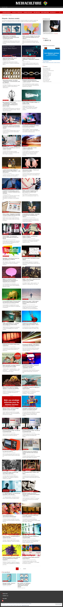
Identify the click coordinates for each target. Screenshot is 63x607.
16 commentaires (33, 559)
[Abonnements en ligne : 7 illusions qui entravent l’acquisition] (31, 163)
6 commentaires (13, 216)
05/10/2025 (24, 39)
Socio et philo (45, 80)
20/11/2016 (24, 325)
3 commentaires (33, 217)
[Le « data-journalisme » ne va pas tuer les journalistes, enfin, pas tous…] (11, 486)
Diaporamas (45, 71)
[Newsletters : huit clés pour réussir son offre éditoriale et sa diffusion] (11, 251)
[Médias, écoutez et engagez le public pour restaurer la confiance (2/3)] (31, 184)
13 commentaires (13, 474)
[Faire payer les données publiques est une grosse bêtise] (31, 529)
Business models (7, 12)
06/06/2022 (4, 129)
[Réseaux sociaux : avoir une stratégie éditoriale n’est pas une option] (11, 401)
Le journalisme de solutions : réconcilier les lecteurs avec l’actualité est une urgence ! (30, 215)
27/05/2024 (4, 83)
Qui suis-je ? (53, 12)
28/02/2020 (24, 172)
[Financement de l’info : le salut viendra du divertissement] (11, 508)
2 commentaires (13, 346)
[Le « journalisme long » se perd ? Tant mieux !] (31, 465)
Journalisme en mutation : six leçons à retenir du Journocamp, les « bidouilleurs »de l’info (30, 366)
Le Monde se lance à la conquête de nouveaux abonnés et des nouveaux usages (30, 452)
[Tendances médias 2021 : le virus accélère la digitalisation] (31, 141)
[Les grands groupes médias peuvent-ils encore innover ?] (31, 550)
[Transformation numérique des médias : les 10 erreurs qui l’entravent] (31, 118)
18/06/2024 (24, 61)
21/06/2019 (24, 217)
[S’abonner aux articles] (2, 600)
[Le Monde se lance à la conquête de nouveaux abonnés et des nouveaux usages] (31, 444)
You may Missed (6, 572)
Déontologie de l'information (33, 491)
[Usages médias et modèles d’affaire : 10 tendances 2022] (31, 95)
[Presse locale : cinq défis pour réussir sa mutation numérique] (11, 141)
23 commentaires (13, 303)
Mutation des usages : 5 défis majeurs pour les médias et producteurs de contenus (30, 302)
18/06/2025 (4, 60)
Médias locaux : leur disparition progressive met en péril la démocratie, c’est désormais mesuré (11, 37)
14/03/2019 (4, 239)
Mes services (37, 12)
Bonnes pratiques (28, 12)
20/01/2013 (4, 495)
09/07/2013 (4, 410)
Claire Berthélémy (9, 173)
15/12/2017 (24, 281)
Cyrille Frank (8, 39)
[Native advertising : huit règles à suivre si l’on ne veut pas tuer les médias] (11, 358)
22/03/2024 (24, 82)
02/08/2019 (24, 193)
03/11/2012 (24, 517)
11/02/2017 (4, 303)
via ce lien (56, 33)
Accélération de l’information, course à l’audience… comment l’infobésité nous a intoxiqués (11, 192)
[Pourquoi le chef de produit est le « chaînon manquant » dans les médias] (31, 73)
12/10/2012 (24, 559)
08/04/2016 (4, 346)
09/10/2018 (24, 260)
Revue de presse (46, 79)
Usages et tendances (17, 12)
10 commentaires (13, 538)
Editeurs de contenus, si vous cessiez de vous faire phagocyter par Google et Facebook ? (11, 558)
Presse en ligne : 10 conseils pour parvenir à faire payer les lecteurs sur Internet (10, 237)
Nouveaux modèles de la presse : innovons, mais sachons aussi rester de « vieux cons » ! (30, 494)
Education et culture (12, 123)
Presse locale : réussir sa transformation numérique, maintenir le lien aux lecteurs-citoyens (11, 126)
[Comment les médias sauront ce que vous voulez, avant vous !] (11, 465)
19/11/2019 (4, 194)
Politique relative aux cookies (25, 605)
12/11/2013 (24, 389)
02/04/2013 (4, 474)
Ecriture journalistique (27, 470)
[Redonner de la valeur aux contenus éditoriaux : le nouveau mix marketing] (11, 380)
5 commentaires (13, 239)
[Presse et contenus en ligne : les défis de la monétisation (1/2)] (31, 423)
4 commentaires (13, 282)
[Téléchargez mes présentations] (51, 47)
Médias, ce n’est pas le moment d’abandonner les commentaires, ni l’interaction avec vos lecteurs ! (10, 280)
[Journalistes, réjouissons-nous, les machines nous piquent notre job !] (31, 401)
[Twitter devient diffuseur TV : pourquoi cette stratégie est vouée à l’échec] (11, 316)
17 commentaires (13, 495)
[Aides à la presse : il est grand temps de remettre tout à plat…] (11, 529)
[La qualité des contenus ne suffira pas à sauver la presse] (31, 380)
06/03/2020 (4, 173)
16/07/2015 (24, 346)
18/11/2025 (4, 39)
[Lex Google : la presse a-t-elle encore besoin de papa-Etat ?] (31, 508)
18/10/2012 (24, 538)
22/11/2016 (4, 325)
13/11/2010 (4, 585)
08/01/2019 (24, 238)
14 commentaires (13, 367)
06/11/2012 (4, 517)
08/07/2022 (24, 104)
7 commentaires (33, 238)
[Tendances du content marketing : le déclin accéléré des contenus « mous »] (31, 316)
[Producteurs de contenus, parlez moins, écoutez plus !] (11, 337)
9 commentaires (33, 389)
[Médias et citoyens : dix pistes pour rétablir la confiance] (31, 229)
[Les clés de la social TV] (11, 444)
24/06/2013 (24, 410)
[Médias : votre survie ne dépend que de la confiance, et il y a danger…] (31, 272)
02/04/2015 (4, 367)
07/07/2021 (4, 150)
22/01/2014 (4, 389)
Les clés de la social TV (8, 451)
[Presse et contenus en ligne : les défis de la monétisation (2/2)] (11, 423)
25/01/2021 (24, 150)
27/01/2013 (24, 474)
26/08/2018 (4, 282)
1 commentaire (13, 410)
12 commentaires (33, 346)
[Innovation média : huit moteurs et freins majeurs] (31, 251)
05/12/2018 (4, 260)
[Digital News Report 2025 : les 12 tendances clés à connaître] (11, 51)
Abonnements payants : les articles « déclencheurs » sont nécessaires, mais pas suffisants (11, 81)
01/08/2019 (4, 216)
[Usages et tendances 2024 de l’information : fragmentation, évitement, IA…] (31, 51)
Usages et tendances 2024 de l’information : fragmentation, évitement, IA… (30, 59)
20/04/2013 (4, 452)
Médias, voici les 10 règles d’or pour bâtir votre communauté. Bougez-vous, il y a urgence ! (31, 37)
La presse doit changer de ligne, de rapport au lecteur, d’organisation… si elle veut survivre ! (11, 171)
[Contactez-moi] (51, 20)
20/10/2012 (4, 538)
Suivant (24, 568)
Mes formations (45, 12)
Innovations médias (12, 449)
